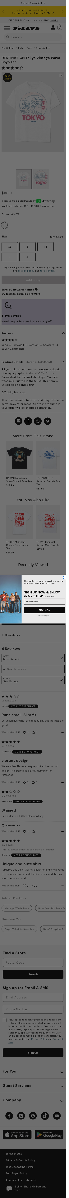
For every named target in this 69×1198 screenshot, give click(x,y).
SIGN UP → (44, 610)
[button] (62, 460)
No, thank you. (43, 615)
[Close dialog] (65, 577)
